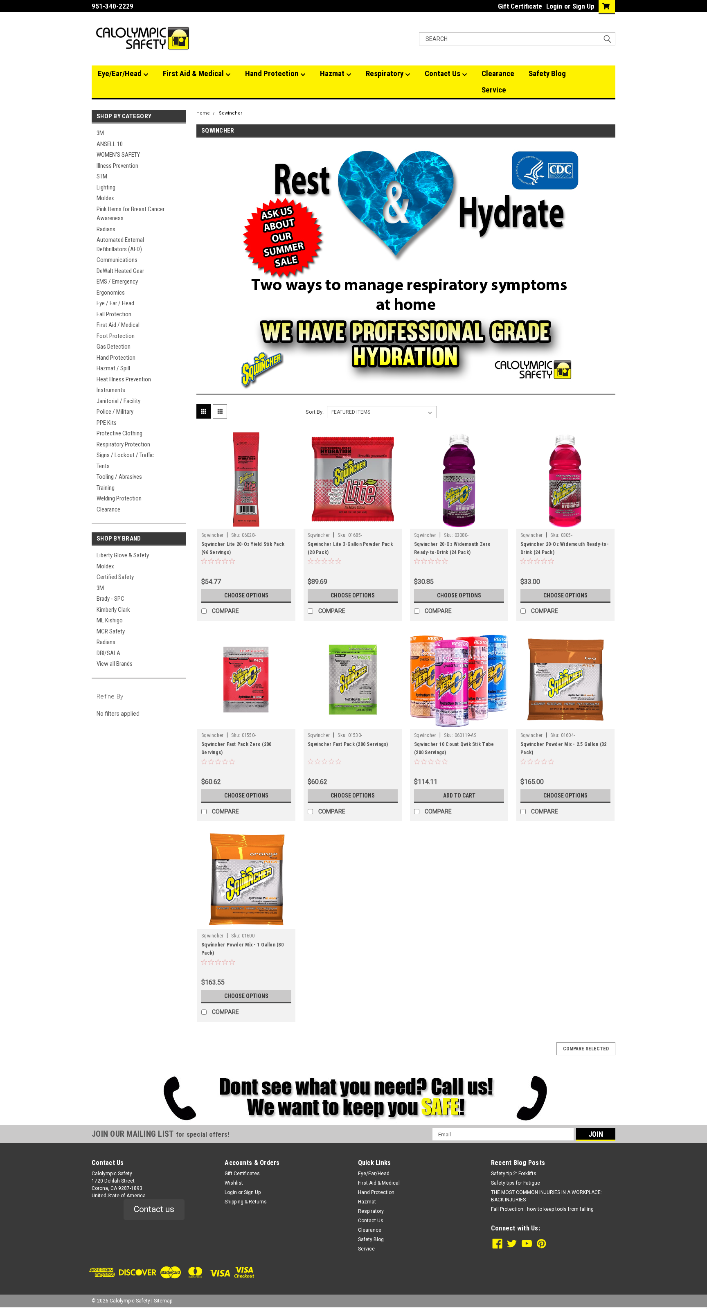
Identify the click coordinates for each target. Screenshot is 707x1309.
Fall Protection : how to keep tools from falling (542, 1209)
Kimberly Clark (113, 609)
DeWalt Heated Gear (120, 271)
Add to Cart (459, 795)
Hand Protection (272, 73)
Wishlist (234, 1183)
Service (494, 90)
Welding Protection (119, 498)
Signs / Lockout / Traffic (125, 455)
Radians (106, 229)
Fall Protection (114, 314)
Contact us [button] (154, 1209)
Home (203, 113)
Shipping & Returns (246, 1202)
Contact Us (443, 73)
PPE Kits (107, 422)
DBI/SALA (108, 653)
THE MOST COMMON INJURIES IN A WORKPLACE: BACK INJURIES (546, 1196)
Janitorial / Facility (118, 401)
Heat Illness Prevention (124, 379)
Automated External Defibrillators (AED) (120, 244)
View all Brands (115, 663)
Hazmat (333, 73)
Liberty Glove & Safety (123, 555)
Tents (103, 466)
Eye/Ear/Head (120, 73)
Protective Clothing (119, 433)
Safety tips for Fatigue (515, 1183)
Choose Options (246, 595)
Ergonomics (111, 292)
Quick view (246, 522)
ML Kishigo (110, 620)
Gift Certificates (242, 1173)
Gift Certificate (520, 6)
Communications (117, 260)
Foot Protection (116, 336)
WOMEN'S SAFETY (118, 154)
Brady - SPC (110, 598)
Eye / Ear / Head (115, 303)
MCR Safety (111, 631)
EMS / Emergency (117, 281)
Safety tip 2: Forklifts (513, 1173)
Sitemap (163, 1301)
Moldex (105, 198)
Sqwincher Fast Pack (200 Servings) (348, 744)
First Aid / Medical (118, 325)
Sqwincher (230, 113)
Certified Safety (115, 577)
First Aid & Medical (194, 73)
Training (106, 487)
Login (554, 6)
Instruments (111, 390)
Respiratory (385, 73)
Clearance (498, 73)
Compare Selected (586, 1049)
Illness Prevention (117, 165)
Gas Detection (114, 346)
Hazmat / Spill (113, 368)
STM (102, 176)
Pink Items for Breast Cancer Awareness (130, 213)
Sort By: (315, 412)
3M (100, 133)
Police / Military (115, 411)
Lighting (106, 187)
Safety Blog (547, 73)
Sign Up (583, 6)
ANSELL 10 (110, 144)
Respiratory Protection (123, 444)
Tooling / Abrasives (119, 476)
